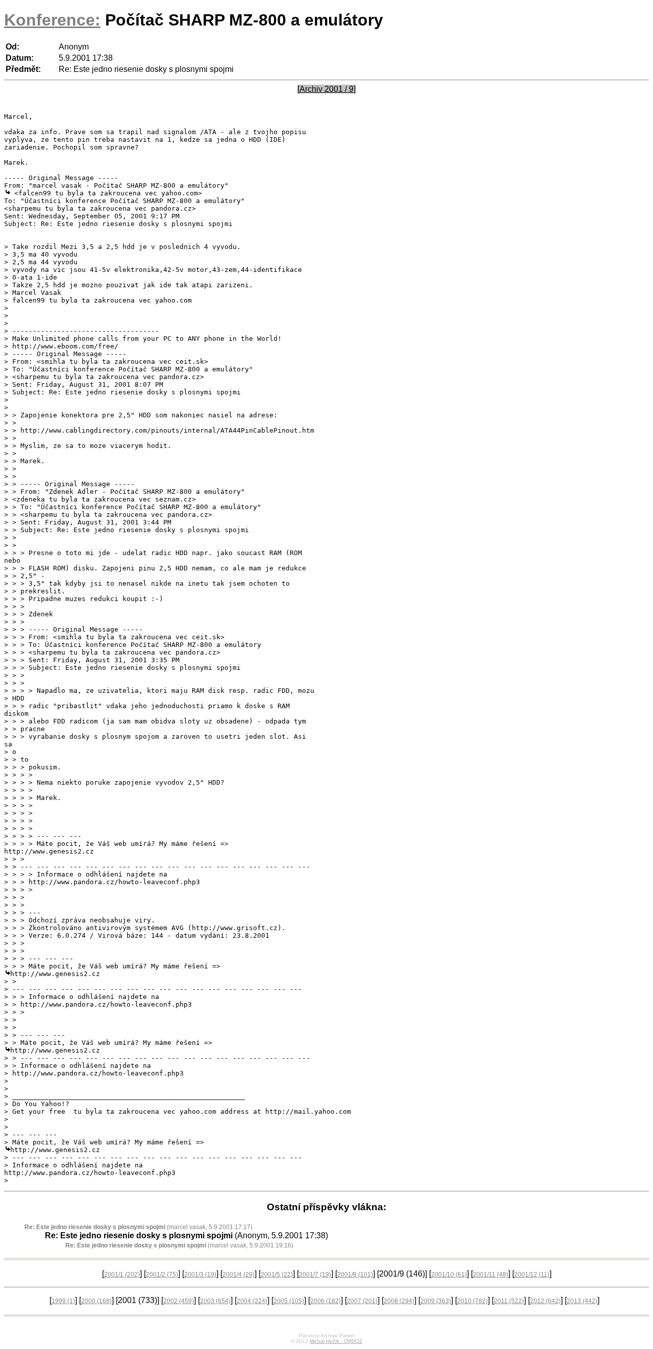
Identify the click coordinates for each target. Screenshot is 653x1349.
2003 (215, 1301)
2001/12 (531, 1274)
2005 (288, 1301)
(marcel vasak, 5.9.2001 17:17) (138, 1227)
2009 (435, 1301)
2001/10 (449, 1274)
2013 (582, 1301)
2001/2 (162, 1274)
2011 (509, 1301)
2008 (399, 1301)
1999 (63, 1301)
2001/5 (277, 1274)
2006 (325, 1301)
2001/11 (490, 1274)
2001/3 (200, 1274)
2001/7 (315, 1274)
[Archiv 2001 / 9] (326, 89)
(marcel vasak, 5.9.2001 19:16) (179, 1245)
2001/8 (355, 1274)
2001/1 (122, 1274)
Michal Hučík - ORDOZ (336, 1341)
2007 (362, 1301)
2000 (96, 1301)
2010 (472, 1301)
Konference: (52, 20)
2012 (545, 1301)
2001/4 (238, 1274)
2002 (178, 1301)
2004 (252, 1301)
